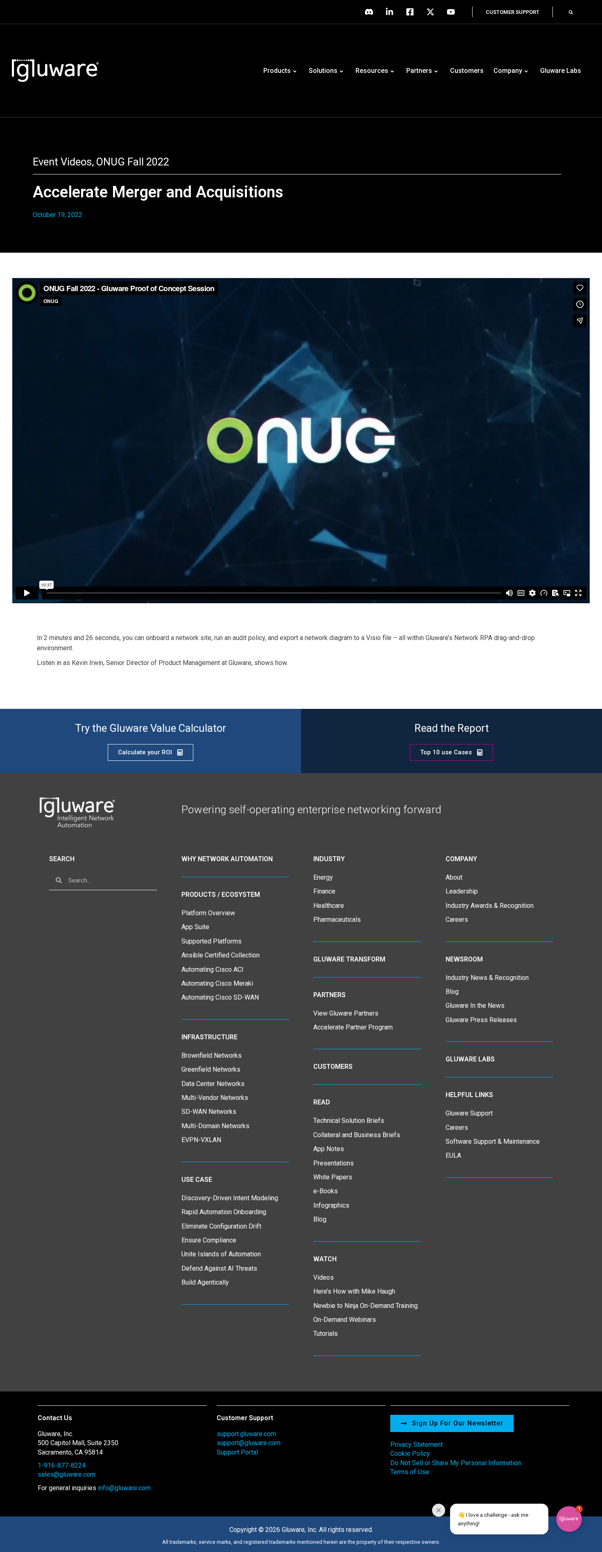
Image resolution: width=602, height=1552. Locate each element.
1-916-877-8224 (62, 1465)
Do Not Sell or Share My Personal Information (455, 1463)
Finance (324, 891)
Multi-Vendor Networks (214, 1098)
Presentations (333, 1163)
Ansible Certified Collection (220, 955)
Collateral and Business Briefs (356, 1135)
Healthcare (328, 905)
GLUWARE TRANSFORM (349, 959)
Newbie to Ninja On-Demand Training (365, 1306)
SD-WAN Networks (208, 1111)
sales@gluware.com (66, 1474)
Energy (323, 877)
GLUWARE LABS (470, 1059)
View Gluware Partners (345, 1013)
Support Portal (237, 1452)
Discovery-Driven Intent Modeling (229, 1198)
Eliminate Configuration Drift (221, 1226)
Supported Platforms (211, 941)
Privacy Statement (416, 1444)
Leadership (462, 891)
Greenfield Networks (210, 1069)
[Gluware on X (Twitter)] (432, 12)
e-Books (325, 1191)
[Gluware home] (76, 812)
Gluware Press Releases (481, 1020)
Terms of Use (409, 1472)
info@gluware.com (124, 1488)
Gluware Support (469, 1113)
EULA (453, 1155)
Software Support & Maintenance (493, 1141)
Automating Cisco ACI (212, 969)
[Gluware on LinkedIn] (391, 12)
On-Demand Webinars (344, 1319)
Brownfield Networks (211, 1055)
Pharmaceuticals (337, 919)
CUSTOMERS (333, 1066)
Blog (319, 1219)
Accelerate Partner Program (353, 1027)
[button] (571, 12)
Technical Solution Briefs (348, 1120)
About (454, 877)
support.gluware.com (246, 1434)
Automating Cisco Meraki (217, 983)
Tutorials (325, 1333)
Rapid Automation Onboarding (223, 1212)
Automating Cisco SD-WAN (220, 997)
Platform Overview (208, 913)
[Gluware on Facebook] (412, 12)
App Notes (328, 1149)
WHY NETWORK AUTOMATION (227, 859)
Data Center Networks (212, 1084)
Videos (323, 1277)
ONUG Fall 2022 (132, 162)
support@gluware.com (249, 1443)
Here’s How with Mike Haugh (354, 1291)
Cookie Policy (410, 1453)
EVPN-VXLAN (201, 1140)
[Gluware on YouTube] (453, 12)
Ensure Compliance (208, 1240)
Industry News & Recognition (487, 978)
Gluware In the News (475, 1005)
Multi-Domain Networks (215, 1126)
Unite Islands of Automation (221, 1254)
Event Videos (62, 162)
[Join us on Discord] (371, 12)
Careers (457, 919)
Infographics (331, 1205)
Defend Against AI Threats (219, 1268)
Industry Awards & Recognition (490, 905)
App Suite (195, 927)
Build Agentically (205, 1282)
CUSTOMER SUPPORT (512, 12)
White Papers (332, 1177)
